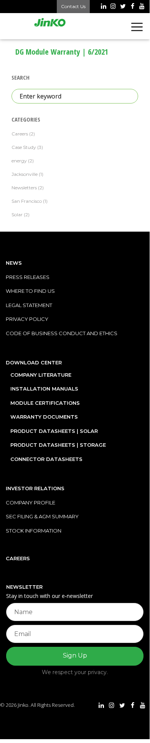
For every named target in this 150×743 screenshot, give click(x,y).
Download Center (34, 362)
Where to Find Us (30, 291)
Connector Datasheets (46, 459)
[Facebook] (132, 7)
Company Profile (30, 502)
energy (19, 161)
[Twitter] (122, 7)
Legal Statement (29, 305)
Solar (17, 214)
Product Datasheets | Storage (58, 445)
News (14, 263)
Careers (20, 134)
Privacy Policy (27, 319)
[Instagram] (113, 7)
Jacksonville (25, 174)
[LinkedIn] (103, 7)
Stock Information (33, 531)
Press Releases (27, 277)
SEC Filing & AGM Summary (42, 516)
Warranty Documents (44, 417)
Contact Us (73, 6)
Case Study (24, 147)
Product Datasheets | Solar (54, 431)
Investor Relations (35, 488)
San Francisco (27, 201)
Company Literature (40, 375)
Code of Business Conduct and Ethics (61, 333)
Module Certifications (45, 403)
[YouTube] (142, 7)
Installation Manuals (44, 389)
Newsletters (24, 187)
